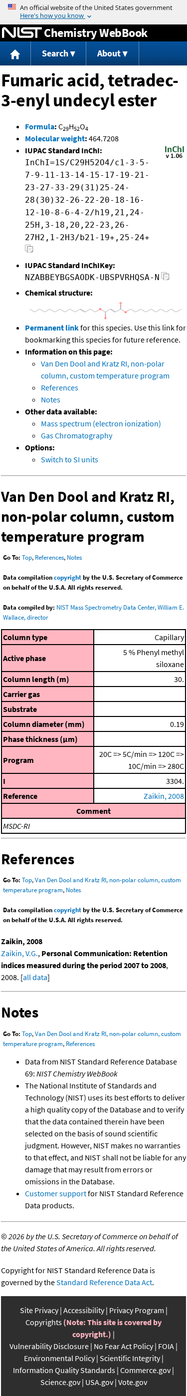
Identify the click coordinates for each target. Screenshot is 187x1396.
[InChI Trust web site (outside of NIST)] (174, 157)
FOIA (166, 1346)
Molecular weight (55, 138)
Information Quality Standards (64, 1370)
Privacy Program (136, 1310)
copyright (67, 577)
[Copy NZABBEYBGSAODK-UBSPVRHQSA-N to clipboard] (165, 279)
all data (35, 977)
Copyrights (43, 1322)
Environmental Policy (59, 1358)
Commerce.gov (145, 1370)
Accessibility (83, 1310)
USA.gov (99, 1382)
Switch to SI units (69, 459)
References (59, 387)
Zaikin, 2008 (164, 796)
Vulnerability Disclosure (49, 1346)
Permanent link (52, 328)
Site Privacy (39, 1310)
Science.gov (60, 1382)
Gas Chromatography (76, 435)
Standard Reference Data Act (104, 1282)
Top (27, 557)
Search (55, 53)
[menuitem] (15, 53)
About (109, 53)
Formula (39, 126)
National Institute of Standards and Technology (22, 32)
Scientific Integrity (130, 1358)
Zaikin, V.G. (19, 953)
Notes (50, 399)
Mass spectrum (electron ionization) (101, 423)
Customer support (55, 1193)
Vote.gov (132, 1382)
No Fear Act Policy (123, 1346)
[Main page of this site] (15, 53)
